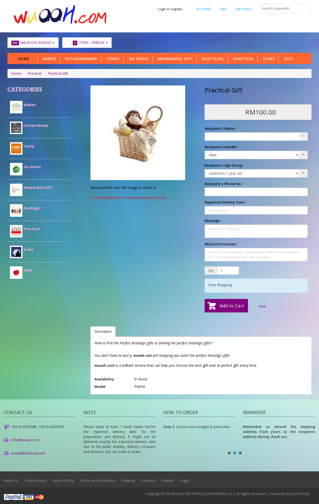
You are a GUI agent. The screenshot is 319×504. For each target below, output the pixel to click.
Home (23, 58)
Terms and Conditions (97, 480)
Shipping (128, 480)
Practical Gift (58, 73)
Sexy (287, 58)
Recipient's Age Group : (224, 165)
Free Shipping (220, 285)
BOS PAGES (300, 493)
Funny (112, 58)
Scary (267, 58)
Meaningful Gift (174, 58)
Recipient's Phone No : (224, 183)
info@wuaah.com (25, 439)
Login (184, 480)
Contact (167, 480)
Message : (213, 220)
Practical (242, 58)
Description (103, 331)
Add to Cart (232, 306)
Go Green (137, 58)
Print (261, 306)
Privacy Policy (36, 480)
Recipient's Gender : (222, 146)
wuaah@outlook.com (28, 453)
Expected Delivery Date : (226, 202)
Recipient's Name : (221, 128)
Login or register (170, 9)
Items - (89, 42)
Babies (48, 58)
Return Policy (63, 480)
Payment (148, 480)
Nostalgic (211, 58)
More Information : (221, 244)
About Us (11, 480)
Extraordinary (80, 58)
